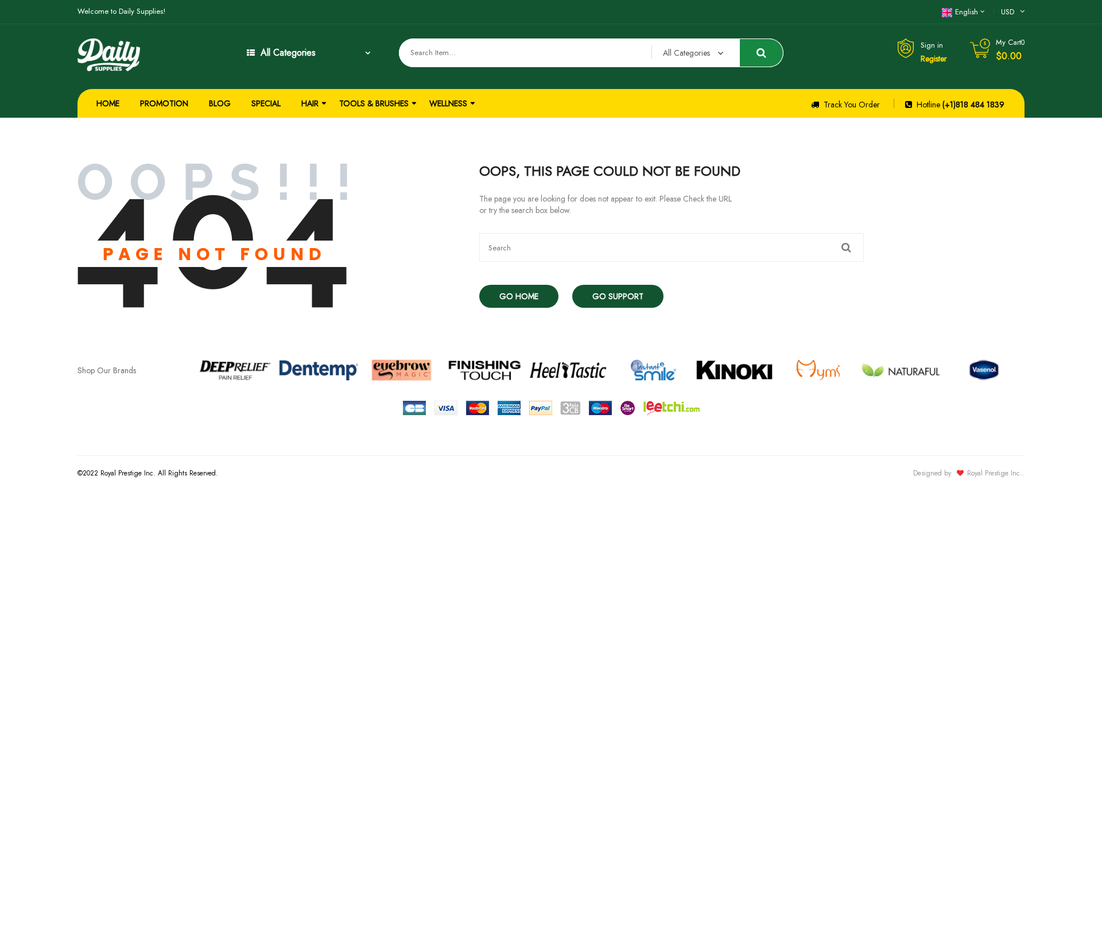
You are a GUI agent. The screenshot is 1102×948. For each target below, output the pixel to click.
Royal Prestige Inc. (994, 473)
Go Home (518, 296)
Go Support (617, 296)
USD (1007, 11)
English (966, 11)
